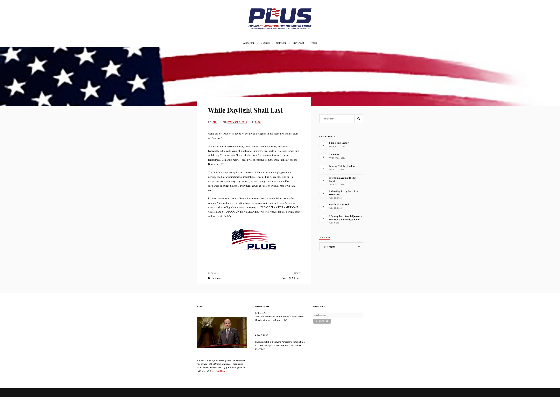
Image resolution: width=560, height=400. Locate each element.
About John (248, 42)
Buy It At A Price (291, 278)
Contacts (265, 42)
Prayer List (298, 42)
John (214, 122)
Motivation (281, 42)
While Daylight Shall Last (245, 110)
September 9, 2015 (236, 122)
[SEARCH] (358, 118)
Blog (258, 122)
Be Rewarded (215, 278)
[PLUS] (280, 29)
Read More (221, 371)
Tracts (313, 42)
